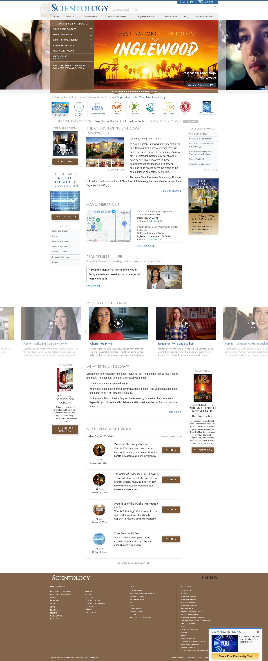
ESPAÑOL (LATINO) (92, 600)
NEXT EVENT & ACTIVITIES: (74, 121)
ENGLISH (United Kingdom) (60, 594)
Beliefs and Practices (64, 45)
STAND (183, 626)
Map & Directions (59, 247)
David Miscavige (187, 608)
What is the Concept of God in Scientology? (201, 145)
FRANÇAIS (54, 600)
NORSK (88, 594)
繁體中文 (53, 613)
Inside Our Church (62, 34)
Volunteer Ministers (137, 599)
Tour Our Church (171, 191)
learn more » (175, 411)
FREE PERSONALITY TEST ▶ (65, 217)
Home (56, 17)
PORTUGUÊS (90, 612)
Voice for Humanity (137, 596)
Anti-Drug (151, 114)
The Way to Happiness (79, 114)
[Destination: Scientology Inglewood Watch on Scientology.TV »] (156, 54)
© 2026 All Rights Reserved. (74, 657)
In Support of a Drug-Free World (193, 641)
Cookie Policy (190, 657)
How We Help (171, 17)
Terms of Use (202, 657)
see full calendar (172, 436)
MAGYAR (88, 591)
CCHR (185, 114)
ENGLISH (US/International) (60, 591)
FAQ (186, 17)
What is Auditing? (196, 159)
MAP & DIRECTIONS (102, 204)
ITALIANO (88, 609)
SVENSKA (89, 597)
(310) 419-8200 (154, 221)
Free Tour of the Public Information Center (146, 121)
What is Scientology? (116, 17)
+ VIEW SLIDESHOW (116, 170)
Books (132, 605)
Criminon (117, 114)
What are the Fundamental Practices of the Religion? (200, 152)
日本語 (52, 607)
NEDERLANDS (56, 616)
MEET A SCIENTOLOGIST (107, 302)
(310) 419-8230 (154, 239)
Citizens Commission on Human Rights (195, 650)
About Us (70, 17)
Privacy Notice (177, 657)
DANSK (53, 597)
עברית (53, 603)
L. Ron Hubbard (90, 17)
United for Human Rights (190, 644)
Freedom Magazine (207, 113)
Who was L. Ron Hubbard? (200, 139)
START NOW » (65, 161)
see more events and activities (134, 563)
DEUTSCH (54, 619)
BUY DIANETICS (203, 450)
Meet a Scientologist (64, 50)
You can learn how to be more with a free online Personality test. (249, 639)
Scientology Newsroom (189, 605)
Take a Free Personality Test (235, 656)
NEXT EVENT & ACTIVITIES (108, 429)
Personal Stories (59, 252)
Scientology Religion (188, 599)
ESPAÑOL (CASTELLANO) (95, 603)
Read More (93, 285)
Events (55, 236)
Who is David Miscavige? (200, 164)
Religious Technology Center (191, 611)
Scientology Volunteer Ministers (192, 617)
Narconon (134, 114)
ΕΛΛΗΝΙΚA (89, 606)
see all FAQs (211, 170)
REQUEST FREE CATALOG (65, 429)
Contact (55, 262)
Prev (116, 91)
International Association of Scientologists (196, 620)
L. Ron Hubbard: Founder (65, 40)
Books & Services (204, 17)
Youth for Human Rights (189, 647)
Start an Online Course (189, 614)
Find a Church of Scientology (141, 617)
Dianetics (184, 593)
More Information (136, 611)
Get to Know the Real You (226, 631)
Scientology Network (188, 596)
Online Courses (136, 608)
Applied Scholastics (97, 114)
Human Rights (168, 114)
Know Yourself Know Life (61, 57)
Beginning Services (146, 17)
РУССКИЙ (54, 610)
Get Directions (146, 245)
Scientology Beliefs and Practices (142, 593)
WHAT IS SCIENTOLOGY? (107, 366)
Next (152, 91)
